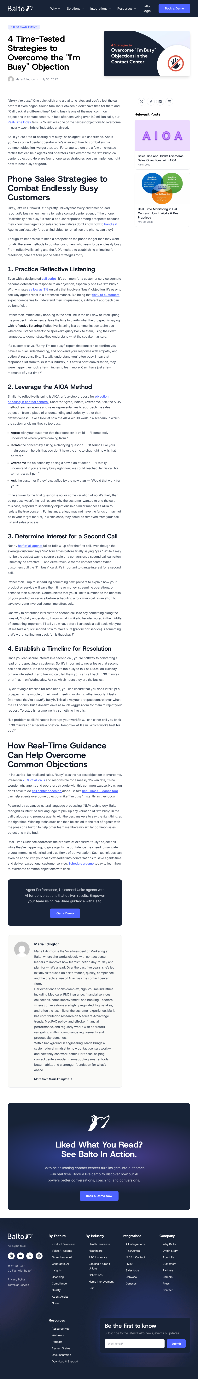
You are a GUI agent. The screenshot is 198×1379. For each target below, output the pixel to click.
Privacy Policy (17, 1279)
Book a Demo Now (99, 1196)
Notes (55, 1303)
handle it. (111, 224)
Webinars (58, 1335)
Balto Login (147, 8)
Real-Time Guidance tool (100, 791)
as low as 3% (39, 289)
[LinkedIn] (11, 1255)
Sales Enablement (24, 27)
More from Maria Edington (51, 1079)
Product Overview (63, 1244)
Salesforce (132, 1270)
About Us (168, 1257)
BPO (91, 1288)
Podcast (57, 1341)
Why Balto (169, 1244)
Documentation (61, 1354)
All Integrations (135, 1244)
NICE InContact (135, 1257)
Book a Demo (174, 8)
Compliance (59, 1283)
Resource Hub (61, 1328)
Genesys (131, 1283)
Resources (124, 8)
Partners (168, 1270)
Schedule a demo (81, 863)
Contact (168, 1290)
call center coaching (47, 791)
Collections (95, 1275)
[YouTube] (20, 1255)
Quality (56, 1290)
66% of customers (105, 295)
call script (49, 278)
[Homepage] (26, 8)
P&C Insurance (98, 1257)
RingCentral (133, 1250)
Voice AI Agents (62, 1250)
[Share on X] (141, 102)
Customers (169, 1263)
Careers (167, 1277)
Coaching (58, 1277)
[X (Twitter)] (29, 1255)
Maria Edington (25, 79)
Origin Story (170, 1250)
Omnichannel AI (62, 1257)
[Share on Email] (169, 102)
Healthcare (95, 1250)
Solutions (73, 8)
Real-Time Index (20, 122)
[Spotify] (39, 1255)
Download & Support (65, 1361)
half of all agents (30, 546)
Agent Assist (60, 1296)
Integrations (98, 8)
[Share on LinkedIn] (160, 102)
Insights (57, 1270)
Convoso (131, 1277)
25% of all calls (34, 780)
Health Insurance (99, 1244)
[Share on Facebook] (151, 102)
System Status (61, 1348)
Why (53, 8)
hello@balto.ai (17, 1245)
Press (166, 1283)
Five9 (129, 1263)
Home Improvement (101, 1281)
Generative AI (60, 1263)
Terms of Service (18, 1284)
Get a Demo (65, 913)
